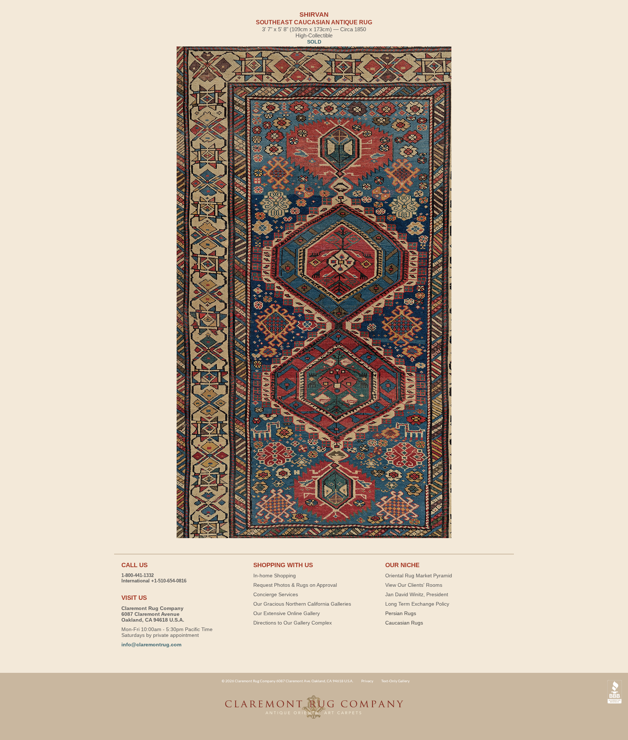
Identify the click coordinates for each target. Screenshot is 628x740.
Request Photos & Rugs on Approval (295, 585)
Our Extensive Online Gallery (286, 613)
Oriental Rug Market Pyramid (418, 575)
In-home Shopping (274, 575)
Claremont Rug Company (314, 711)
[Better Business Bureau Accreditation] (614, 691)
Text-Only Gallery (395, 681)
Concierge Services (275, 594)
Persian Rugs (400, 613)
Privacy (367, 681)
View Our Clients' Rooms (413, 585)
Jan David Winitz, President (416, 594)
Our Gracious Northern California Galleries (302, 604)
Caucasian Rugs (404, 623)
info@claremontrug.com (151, 644)
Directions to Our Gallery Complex (292, 623)
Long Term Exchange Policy (417, 604)
